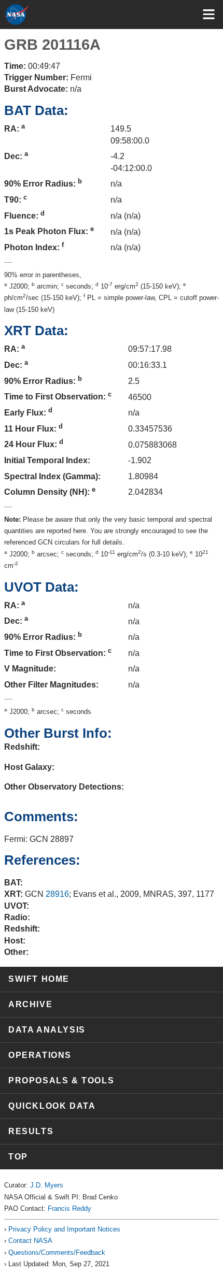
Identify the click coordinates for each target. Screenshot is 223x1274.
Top (18, 1156)
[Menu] (209, 14)
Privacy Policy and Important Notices (64, 1229)
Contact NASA (30, 1240)
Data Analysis (47, 1029)
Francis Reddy (69, 1208)
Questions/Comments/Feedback (56, 1252)
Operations (40, 1055)
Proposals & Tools (61, 1080)
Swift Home (38, 979)
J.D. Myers (46, 1185)
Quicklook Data (51, 1105)
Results (30, 1131)
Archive (30, 1004)
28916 (57, 894)
